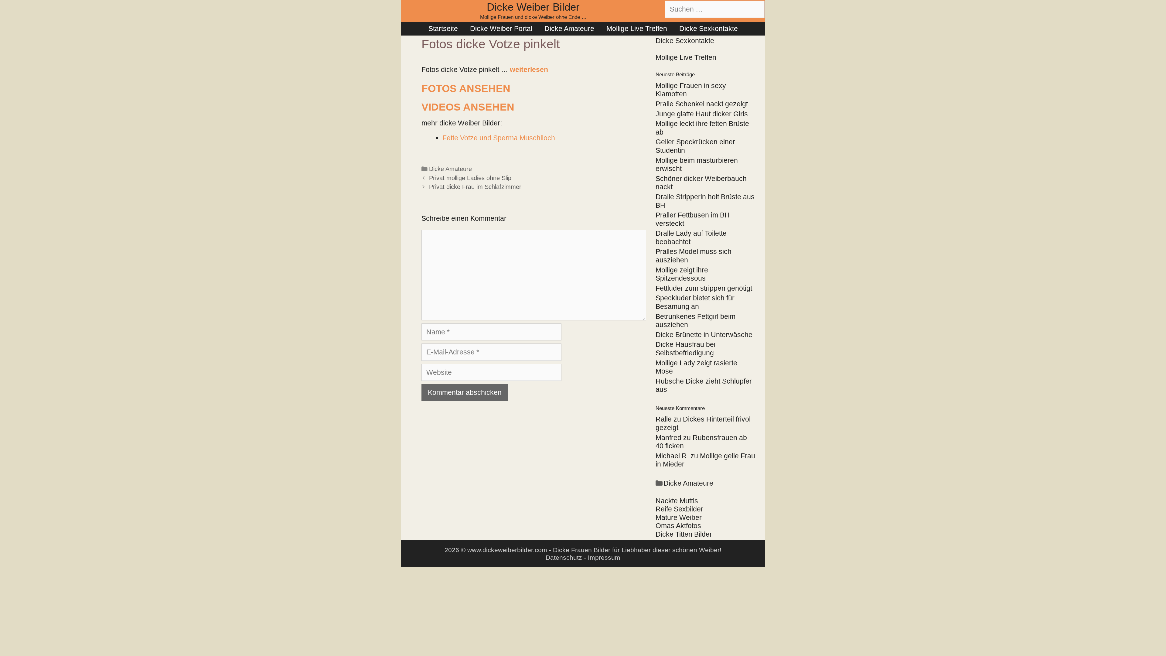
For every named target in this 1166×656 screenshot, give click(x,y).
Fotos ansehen (465, 88)
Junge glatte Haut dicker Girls (702, 114)
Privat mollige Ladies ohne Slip (470, 178)
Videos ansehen (467, 107)
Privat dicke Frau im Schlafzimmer (475, 186)
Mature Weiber (679, 517)
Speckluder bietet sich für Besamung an (695, 302)
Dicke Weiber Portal (501, 28)
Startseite (443, 28)
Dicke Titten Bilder (684, 534)
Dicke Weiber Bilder (533, 7)
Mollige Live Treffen (636, 28)
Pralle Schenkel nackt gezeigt (702, 104)
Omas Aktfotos (678, 526)
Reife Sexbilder (679, 509)
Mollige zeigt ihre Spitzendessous (682, 274)
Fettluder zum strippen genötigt (704, 288)
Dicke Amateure (569, 28)
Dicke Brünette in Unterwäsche (704, 335)
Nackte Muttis (677, 501)
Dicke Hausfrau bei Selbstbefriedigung (685, 348)
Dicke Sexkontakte (708, 28)
